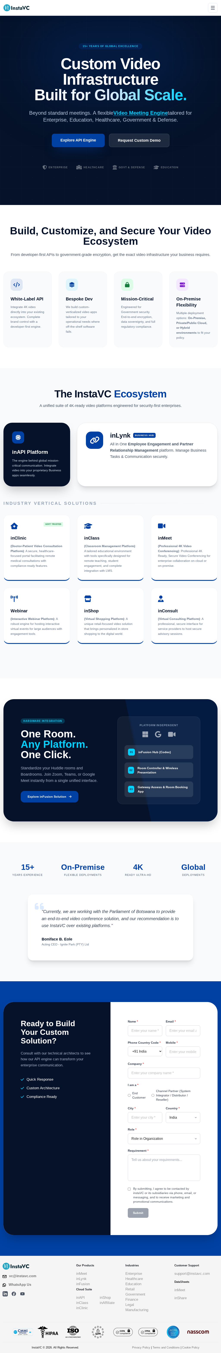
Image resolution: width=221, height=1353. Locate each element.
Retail (130, 1289)
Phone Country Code (144, 1042)
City (132, 1108)
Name (133, 1021)
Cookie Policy (190, 1347)
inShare (180, 1298)
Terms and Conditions (166, 1347)
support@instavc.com (192, 1274)
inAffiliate (107, 1303)
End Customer (139, 1095)
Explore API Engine (78, 140)
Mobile (172, 1042)
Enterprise (133, 1274)
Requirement (138, 1150)
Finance (131, 1299)
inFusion (83, 1284)
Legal (129, 1305)
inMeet (81, 1274)
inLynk (81, 1279)
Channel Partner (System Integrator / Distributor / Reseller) (173, 1095)
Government (135, 1294)
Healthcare (134, 1279)
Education (133, 1284)
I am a (133, 1085)
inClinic (82, 1308)
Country (173, 1108)
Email (171, 1021)
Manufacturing (136, 1310)
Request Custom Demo (139, 140)
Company (136, 1064)
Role (132, 1129)
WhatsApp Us (20, 1284)
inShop (105, 1298)
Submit (138, 1213)
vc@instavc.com (22, 1276)
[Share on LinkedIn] (5, 1293)
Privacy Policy (141, 1347)
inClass (82, 1303)
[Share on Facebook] (13, 1293)
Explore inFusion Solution (47, 796)
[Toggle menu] (213, 8)
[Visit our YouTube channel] (22, 1293)
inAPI (80, 1298)
